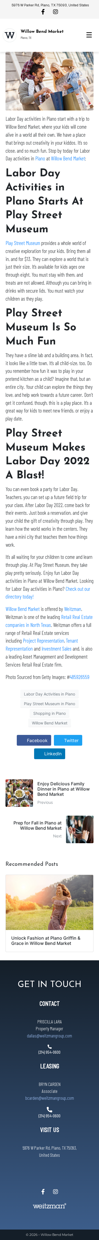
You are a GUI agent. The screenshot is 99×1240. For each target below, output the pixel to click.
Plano (40, 158)
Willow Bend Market (42, 31)
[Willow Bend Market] (9, 35)
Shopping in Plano (49, 713)
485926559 (79, 677)
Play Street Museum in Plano (49, 703)
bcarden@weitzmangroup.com (49, 1098)
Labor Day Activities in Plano (49, 694)
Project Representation (43, 640)
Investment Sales (57, 648)
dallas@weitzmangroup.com (49, 1035)
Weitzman (72, 609)
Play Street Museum (23, 243)
